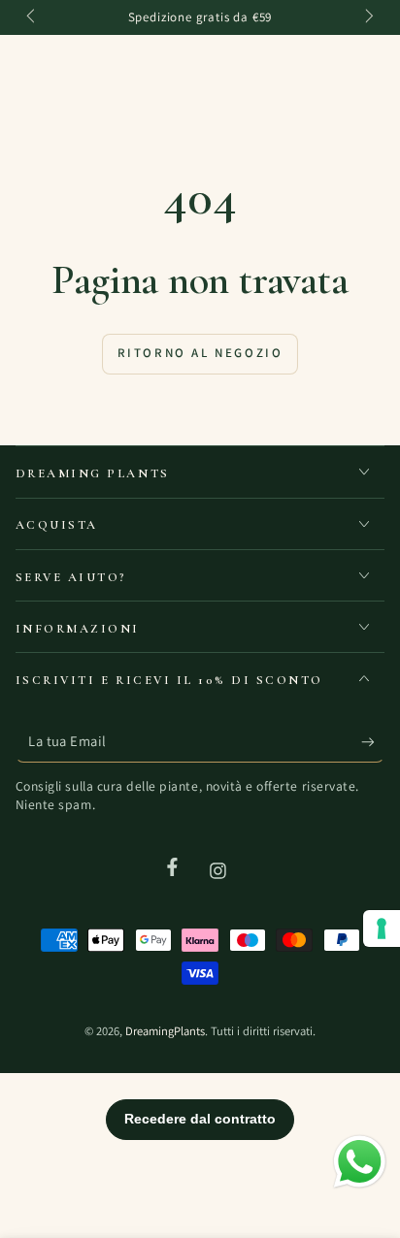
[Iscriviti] (372, 741)
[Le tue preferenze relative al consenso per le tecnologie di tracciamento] (381, 928)
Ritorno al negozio (200, 352)
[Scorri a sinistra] (33, 17)
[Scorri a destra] (367, 17)
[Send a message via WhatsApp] (359, 1161)
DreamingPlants (165, 1031)
